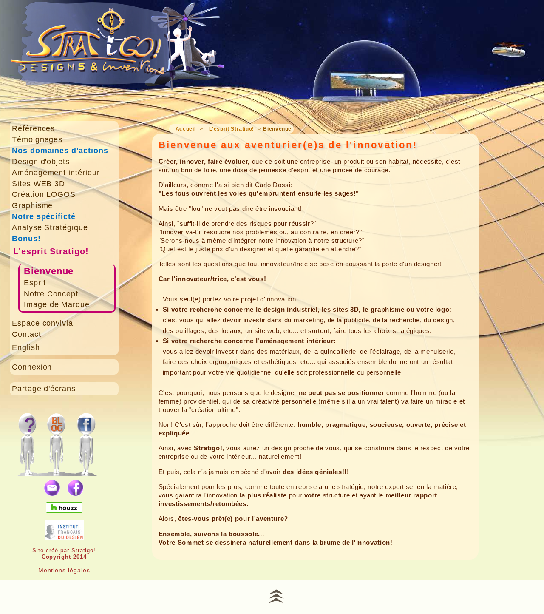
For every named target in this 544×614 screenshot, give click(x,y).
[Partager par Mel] (52, 488)
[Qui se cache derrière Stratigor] (27, 440)
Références (33, 128)
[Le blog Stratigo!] (58, 440)
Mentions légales (64, 570)
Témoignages (37, 139)
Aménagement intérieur (56, 172)
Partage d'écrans (44, 388)
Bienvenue (49, 271)
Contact (26, 334)
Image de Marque (57, 304)
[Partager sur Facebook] (76, 488)
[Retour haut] (276, 594)
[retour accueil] (118, 56)
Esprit (35, 283)
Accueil (186, 128)
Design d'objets (41, 161)
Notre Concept (51, 294)
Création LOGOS (44, 194)
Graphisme (32, 205)
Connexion (32, 367)
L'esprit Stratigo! (51, 251)
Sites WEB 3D (38, 183)
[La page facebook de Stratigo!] (94, 440)
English (26, 347)
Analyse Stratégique (50, 227)
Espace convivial (43, 323)
